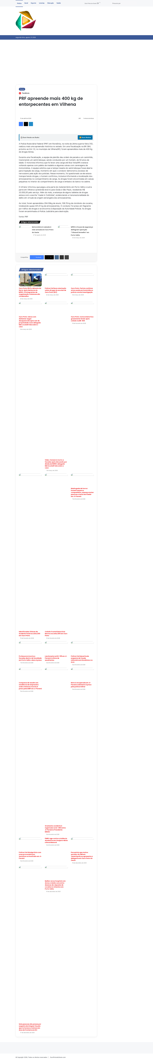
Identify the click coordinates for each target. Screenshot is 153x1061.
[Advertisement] (76, 56)
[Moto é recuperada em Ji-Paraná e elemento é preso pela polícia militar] (82, 674)
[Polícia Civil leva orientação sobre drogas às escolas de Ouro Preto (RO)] (56, 279)
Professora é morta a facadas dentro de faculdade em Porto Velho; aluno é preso (30, 658)
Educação (50, 3)
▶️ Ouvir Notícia (85, 137)
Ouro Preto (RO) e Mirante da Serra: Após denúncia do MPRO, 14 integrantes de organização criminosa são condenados (30, 292)
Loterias (41, 3)
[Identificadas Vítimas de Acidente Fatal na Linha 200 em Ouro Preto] (30, 552)
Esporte (33, 3)
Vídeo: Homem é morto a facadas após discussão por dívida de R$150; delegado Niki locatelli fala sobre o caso (56, 464)
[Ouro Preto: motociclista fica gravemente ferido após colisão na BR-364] (82, 308)
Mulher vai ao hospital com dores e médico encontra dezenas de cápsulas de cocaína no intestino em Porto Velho (55, 885)
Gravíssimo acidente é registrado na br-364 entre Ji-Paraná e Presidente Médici (55, 829)
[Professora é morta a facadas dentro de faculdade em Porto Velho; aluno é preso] (30, 647)
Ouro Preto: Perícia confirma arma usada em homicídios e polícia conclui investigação (82, 290)
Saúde (59, 3)
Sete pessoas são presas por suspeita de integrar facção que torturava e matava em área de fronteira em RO (30, 1027)
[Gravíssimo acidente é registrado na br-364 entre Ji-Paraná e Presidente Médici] (56, 746)
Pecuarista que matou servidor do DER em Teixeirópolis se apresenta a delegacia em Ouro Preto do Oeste (82, 856)
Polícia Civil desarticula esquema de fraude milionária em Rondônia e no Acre (82, 659)
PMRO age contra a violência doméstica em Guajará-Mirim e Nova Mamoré (56, 840)
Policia (19, 3)
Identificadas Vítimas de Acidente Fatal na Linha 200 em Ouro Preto (29, 634)
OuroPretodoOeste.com (58, 1057)
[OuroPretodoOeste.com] (26, 21)
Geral (26, 3)
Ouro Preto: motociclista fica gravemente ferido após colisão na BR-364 (82, 319)
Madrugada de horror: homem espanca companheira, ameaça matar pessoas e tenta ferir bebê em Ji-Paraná (82, 492)
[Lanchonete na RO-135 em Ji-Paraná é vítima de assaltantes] (56, 647)
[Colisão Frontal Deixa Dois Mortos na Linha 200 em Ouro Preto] (56, 552)
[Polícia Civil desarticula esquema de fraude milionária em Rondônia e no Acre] (82, 647)
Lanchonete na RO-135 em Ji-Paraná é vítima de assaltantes (56, 658)
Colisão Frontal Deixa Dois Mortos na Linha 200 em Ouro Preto (56, 634)
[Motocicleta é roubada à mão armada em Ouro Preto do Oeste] (24, 229)
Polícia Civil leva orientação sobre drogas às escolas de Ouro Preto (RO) (55, 290)
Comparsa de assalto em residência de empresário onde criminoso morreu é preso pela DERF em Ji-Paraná (30, 686)
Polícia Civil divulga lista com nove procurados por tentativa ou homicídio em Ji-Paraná (30, 855)
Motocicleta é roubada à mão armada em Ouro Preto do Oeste (42, 229)
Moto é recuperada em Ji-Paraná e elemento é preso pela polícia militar (81, 685)
